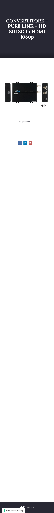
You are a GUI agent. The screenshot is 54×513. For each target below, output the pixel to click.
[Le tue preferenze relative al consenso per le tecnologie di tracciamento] (13, 510)
